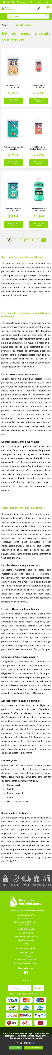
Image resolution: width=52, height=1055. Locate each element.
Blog (26, 943)
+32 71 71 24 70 (12, 2)
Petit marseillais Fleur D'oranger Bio (13, 86)
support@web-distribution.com (26, 936)
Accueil (5, 25)
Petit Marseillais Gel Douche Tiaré (13, 210)
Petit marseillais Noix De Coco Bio (13, 148)
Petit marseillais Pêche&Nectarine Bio (38, 148)
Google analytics (24, 1043)
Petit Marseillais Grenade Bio (38, 86)
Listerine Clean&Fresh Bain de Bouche (38, 210)
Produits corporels (24, 25)
